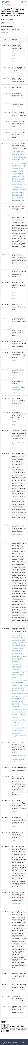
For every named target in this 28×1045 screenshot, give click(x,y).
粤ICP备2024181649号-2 (13, 1040)
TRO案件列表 (7, 5)
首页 (2, 5)
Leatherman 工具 (9, 26)
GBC (7, 32)
